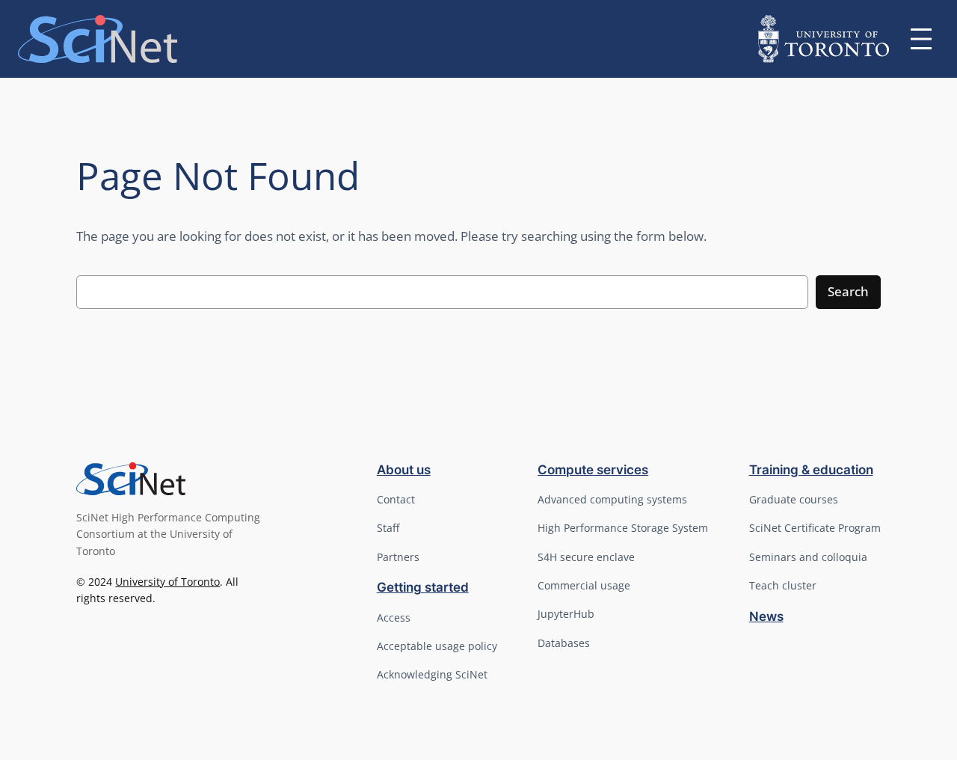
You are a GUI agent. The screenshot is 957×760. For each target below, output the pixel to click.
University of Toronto (167, 581)
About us (404, 469)
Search (848, 291)
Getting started (423, 587)
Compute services (593, 469)
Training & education (811, 469)
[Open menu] (921, 39)
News (766, 616)
